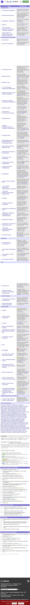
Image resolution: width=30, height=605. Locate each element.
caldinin (12, 445)
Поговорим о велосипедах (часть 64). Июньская (12, 476)
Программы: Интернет (8, 259)
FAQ (25, 592)
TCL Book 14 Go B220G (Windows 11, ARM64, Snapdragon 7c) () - (22, 203)
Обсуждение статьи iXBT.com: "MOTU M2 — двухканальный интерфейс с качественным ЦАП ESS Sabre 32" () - (23, 127)
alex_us (15, 444)
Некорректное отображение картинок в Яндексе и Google (15, 508)
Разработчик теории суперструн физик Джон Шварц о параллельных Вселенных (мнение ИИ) (14, 513)
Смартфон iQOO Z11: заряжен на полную (11, 529)
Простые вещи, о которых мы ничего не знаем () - (22, 310)
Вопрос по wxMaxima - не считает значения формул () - (23, 250)
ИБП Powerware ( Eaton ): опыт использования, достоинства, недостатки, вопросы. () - (23, 182)
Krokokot (19, 446)
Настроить (21, 603)
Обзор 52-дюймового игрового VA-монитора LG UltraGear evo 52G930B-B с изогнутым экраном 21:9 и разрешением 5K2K (15, 522)
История (4, 323)
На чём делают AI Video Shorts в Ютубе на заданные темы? (14, 489)
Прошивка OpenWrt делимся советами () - (23, 187)
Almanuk (19, 444)
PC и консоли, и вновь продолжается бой (11, 494)
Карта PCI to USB (6, 549)
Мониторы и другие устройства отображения (8, 101)
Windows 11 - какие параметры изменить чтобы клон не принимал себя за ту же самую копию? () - (22, 243)
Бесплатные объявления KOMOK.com (9, 405)
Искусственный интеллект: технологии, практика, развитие (8, 29)
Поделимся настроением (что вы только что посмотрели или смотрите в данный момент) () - (23, 345)
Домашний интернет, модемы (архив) (15, 414)
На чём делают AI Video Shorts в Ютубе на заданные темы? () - (22, 29)
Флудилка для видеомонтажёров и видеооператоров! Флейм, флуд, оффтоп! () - (23, 93)
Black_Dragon (3, 445)
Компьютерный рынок (8, 15)
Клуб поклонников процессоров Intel (7, 304)
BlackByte (8, 445)
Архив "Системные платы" (21, 407)
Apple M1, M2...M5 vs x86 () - (22, 40)
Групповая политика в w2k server (9, 539)
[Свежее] (8, 2)
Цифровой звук (6, 118)
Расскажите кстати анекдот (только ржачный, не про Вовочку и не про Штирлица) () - (23, 384)
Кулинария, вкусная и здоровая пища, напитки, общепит (8, 366)
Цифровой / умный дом (8, 21)
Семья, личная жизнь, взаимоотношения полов (8, 378)
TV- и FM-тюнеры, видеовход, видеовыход (8, 88)
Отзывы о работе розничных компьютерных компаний (13, 430)
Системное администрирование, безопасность (7, 193)
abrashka (5, 444)
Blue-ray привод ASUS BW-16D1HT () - (23, 163)
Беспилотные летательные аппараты (8, 112)
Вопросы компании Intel (19, 425)
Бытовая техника (6, 234)
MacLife (4, 24)
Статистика (3, 593)
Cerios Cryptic (16, 445)
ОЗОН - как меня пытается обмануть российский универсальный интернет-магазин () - (23, 15)
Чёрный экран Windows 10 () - (23, 10)
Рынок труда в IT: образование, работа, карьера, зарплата (8, 34)
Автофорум (5, 350)
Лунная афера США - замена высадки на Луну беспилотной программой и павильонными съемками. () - (23, 317)
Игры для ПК (5, 285)
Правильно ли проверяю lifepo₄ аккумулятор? (13, 506)
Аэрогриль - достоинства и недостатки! (10, 487)
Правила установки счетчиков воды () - (22, 354)
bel (26, 444)
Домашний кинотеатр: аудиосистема (8, 146)
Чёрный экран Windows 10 (8, 495)
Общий (4, 310)
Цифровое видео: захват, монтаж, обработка (8, 93)
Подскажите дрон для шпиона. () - (22, 112)
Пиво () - (21, 366)
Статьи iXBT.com (4, 517)
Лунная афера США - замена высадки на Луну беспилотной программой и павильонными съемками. (14, 484)
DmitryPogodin (3, 446)
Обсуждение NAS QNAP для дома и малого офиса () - (23, 167)
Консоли (3, 461)
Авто (3, 460)
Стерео (3, 453)
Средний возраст (12, 443)
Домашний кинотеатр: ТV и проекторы (8, 152)
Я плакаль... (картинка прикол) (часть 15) (12, 452)
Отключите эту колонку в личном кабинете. (9, 554)
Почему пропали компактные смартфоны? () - (22, 214)
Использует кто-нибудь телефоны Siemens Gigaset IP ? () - (22, 229)
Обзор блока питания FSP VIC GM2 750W (11, 524)
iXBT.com (3, 599)
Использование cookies (6, 595)
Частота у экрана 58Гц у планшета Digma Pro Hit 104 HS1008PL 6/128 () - (23, 209)
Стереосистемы (6, 135)
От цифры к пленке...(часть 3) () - (22, 108)
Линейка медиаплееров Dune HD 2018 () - (23, 141)
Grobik (13, 446)
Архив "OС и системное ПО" (16, 418)
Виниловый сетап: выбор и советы (9, 469)
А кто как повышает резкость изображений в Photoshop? (14, 547)
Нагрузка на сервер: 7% (22, 439)
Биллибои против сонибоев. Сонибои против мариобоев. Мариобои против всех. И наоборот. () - (23, 292)
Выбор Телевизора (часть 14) (10, 456)
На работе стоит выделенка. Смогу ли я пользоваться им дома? (15, 541)
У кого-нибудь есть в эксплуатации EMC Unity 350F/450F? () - (22, 198)
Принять (14, 603)
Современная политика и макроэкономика (10, 432)
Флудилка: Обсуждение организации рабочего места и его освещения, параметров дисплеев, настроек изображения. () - (23, 101)
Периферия (5, 173)
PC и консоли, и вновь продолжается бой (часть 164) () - (23, 285)
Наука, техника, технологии (6, 317)
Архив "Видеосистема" (17, 408)
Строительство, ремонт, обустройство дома (8, 354)
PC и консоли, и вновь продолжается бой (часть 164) (14, 457)
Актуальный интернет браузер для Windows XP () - (22, 259)
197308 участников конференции (21, 443)
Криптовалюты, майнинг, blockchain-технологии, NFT (8, 331)
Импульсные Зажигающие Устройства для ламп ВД (13, 490)
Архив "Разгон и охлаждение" (7, 407)
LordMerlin (23, 446)
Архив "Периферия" (13, 412)
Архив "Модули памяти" (6, 408)
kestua (16, 446)
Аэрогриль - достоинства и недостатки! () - (23, 234)
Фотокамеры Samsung (6, 426)
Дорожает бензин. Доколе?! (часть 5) (11, 460)
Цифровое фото (6, 108)
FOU (10, 446)
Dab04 (25, 445)
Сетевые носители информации (7, 167)
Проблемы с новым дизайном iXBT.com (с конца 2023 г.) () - (23, 399)
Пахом (7, 447)
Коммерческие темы (22, 431)
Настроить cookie (16, 595)
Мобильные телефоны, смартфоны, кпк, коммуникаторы (8, 214)
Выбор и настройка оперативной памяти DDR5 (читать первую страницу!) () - (23, 76)
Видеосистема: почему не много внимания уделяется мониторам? (16, 550)
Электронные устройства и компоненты (8, 299)
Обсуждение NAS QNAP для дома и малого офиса (12, 501)
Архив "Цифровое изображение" (15, 411)
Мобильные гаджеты (7, 219)
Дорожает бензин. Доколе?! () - (22, 350)
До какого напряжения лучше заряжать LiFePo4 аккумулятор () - (22, 299)
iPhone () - (22, 24)
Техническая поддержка (8, 10)
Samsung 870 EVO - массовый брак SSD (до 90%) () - (22, 157)
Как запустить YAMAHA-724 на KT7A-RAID (10, 543)
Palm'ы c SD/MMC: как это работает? (10, 538)
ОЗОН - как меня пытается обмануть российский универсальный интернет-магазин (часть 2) (15, 464)
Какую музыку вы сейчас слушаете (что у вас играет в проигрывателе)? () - (22, 391)
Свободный (23, 432)
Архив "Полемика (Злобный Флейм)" (9, 424)
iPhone (4, 479)
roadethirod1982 (13, 439)
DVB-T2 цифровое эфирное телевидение (11, 475)
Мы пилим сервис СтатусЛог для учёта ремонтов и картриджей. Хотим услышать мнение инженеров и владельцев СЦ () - (23, 174)
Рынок (3, 463)
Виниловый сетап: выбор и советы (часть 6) (13, 453)
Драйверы (13, 420)
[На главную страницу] (2, 1)
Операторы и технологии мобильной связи (8, 224)
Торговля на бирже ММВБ (8, 492)
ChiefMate (21, 445)
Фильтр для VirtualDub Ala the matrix (11, 515)
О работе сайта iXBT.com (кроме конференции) (8, 399)
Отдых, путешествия (7, 372)
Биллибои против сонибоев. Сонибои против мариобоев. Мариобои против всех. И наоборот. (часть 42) (15, 462)
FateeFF (8, 446)
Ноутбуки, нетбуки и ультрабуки (7, 203)
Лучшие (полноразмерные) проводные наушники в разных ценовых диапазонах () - (22, 118)
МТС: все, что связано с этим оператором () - (23, 224)
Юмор (3, 452)
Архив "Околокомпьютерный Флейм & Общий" (17, 422)
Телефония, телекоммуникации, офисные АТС (7, 229)
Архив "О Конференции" (12, 406)
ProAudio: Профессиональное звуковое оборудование (8, 127)
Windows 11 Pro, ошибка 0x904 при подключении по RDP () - (22, 192)
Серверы (4, 198)
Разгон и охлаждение (7, 43)
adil (8, 444)
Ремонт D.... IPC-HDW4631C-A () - (23, 21)
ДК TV (3, 456)
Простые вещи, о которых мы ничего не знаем (12, 478)
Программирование (16, 419)
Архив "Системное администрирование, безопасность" (14, 415)
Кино (3, 344)
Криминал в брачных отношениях (9, 499)
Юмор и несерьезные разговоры (7, 384)
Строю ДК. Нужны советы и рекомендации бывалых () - (23, 146)
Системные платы (7, 69)
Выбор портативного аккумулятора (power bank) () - (22, 219)
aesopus (11, 444)
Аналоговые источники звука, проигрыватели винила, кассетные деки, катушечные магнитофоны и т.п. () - (23, 135)
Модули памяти (6, 76)
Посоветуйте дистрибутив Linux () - (23, 255)
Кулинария (4, 454)
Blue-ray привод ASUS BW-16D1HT (9, 473)
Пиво (4, 502)
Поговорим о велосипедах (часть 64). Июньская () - (22, 360)
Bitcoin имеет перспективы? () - (23, 331)
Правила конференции (14, 592)
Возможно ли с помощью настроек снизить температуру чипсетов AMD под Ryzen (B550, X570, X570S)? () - (23, 69)
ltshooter (27, 446)
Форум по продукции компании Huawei (14, 427)
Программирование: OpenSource (9, 430)
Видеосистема (6, 82)
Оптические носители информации (8, 162)
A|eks (2, 444)
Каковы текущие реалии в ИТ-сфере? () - (23, 34)
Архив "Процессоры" (23, 406)
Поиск (21, 592)
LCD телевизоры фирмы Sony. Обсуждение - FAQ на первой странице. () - (23, 152)
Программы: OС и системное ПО (6, 243)
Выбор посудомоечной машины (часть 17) (15, 459)
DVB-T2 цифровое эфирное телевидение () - (23, 88)
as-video (23, 444)
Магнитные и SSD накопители (6, 158)
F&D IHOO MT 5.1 (6, 536)
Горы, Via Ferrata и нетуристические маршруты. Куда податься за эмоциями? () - (23, 372)
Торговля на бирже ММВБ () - (23, 327)
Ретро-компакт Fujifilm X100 (8, 486)
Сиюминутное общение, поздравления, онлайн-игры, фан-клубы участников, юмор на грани (8, 391)
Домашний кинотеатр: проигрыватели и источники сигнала (8, 142)
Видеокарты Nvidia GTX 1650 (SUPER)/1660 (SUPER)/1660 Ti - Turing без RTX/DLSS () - (22, 82)
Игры (3, 457)
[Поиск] (21, 2)
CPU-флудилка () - (23, 304)
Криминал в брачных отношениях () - (22, 378)
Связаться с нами (5, 592)
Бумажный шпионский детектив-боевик (12, 511)
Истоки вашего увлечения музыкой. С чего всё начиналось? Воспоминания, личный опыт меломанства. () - (23, 337)
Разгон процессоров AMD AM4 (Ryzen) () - (23, 43)
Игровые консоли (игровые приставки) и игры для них (8, 292)
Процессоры (5, 40)
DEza (28, 445)
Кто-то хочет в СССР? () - (21, 323)
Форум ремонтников (8, 425)
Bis (28, 444)
